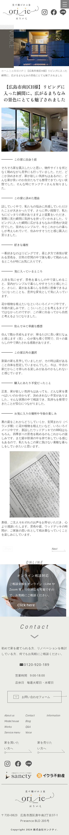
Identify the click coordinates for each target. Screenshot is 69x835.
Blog (28, 721)
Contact (29, 715)
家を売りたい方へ (44, 745)
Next (54, 548)
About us (9, 715)
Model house (11, 721)
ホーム (5, 70)
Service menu (12, 732)
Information (53, 715)
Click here (26, 605)
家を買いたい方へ (11, 745)
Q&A (27, 726)
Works (8, 726)
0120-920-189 (36, 664)
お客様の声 (18, 70)
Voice (28, 732)
